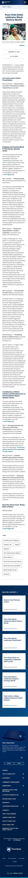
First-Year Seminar (9, 814)
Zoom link (15, 88)
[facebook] (6, 757)
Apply (9, 763)
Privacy (3, 858)
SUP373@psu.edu (9, 174)
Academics (6, 778)
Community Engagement (11, 782)
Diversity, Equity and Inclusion (9, 790)
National (6, 549)
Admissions (6, 785)
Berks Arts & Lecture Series (12, 561)
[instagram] (18, 757)
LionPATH (5, 810)
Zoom (6, 160)
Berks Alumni (8, 557)
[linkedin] (10, 757)
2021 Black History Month (12, 553)
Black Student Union (10, 570)
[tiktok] (22, 757)
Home (4, 7)
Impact (17, 544)
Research (5, 802)
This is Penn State (8, 774)
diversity (6, 574)
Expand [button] (21, 45)
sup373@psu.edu (9, 528)
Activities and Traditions (11, 540)
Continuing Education (10, 806)
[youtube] (14, 757)
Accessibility (21, 858)
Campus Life (8, 544)
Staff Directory (8, 824)
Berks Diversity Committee (12, 565)
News (9, 7)
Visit (19, 763)
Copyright (15, 861)
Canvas (5, 770)
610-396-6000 (16, 840)
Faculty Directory (9, 821)
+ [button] (23, 774)
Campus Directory (9, 817)
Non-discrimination (12, 858)
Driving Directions (9, 799)
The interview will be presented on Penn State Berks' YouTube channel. (13, 449)
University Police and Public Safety (10, 829)
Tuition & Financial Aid (10, 795)
